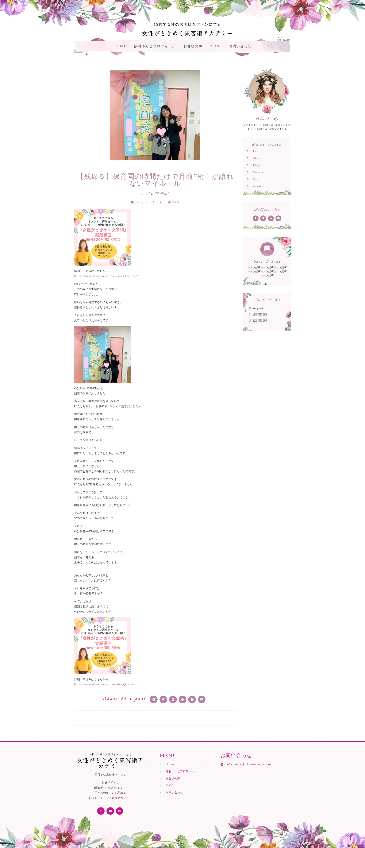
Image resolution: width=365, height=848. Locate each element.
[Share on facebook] (154, 699)
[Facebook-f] (101, 811)
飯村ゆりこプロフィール (155, 46)
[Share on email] (202, 699)
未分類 (175, 202)
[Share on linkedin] (173, 699)
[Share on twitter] (163, 699)
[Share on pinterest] (182, 699)
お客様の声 (192, 46)
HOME (119, 46)
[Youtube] (110, 811)
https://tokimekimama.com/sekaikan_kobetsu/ (106, 276)
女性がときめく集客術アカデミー (187, 33)
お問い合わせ (240, 46)
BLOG (215, 46)
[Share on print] (192, 699)
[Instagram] (119, 811)
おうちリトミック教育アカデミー (110, 798)
